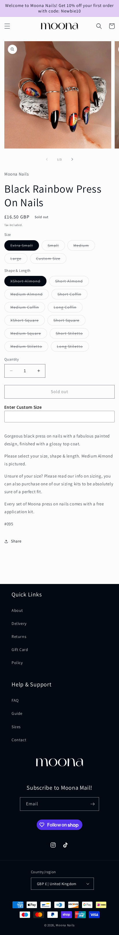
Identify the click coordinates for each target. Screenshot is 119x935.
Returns (19, 636)
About (17, 610)
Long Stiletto (73, 347)
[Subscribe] (92, 804)
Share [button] (16, 541)
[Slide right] (72, 159)
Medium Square (28, 334)
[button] (7, 26)
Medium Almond (29, 295)
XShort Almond (28, 282)
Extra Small (24, 247)
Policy (17, 662)
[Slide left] (46, 159)
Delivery (19, 623)
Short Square (69, 321)
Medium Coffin (27, 308)
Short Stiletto (72, 334)
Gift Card (20, 649)
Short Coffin (72, 295)
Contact (19, 739)
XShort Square (27, 321)
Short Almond (72, 282)
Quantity (11, 359)
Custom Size (51, 260)
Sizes (16, 726)
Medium (84, 247)
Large (18, 260)
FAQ (15, 700)
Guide (17, 713)
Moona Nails (65, 925)
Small (56, 247)
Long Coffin (68, 308)
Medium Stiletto (29, 347)
